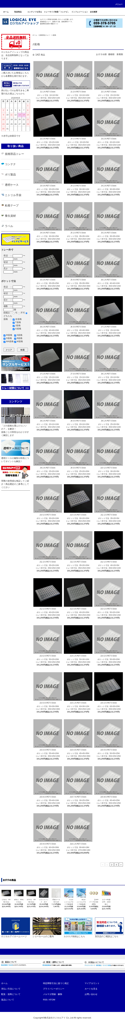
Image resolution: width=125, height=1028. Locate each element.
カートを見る (91, 989)
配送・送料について (10, 994)
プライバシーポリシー (53, 989)
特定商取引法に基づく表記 (56, 983)
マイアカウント (92, 983)
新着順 (120, 54)
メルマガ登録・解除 (52, 994)
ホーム (34, 35)
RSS (45, 999)
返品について (7, 999)
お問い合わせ (91, 994)
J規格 (54, 35)
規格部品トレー (44, 35)
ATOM (52, 999)
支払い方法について (10, 989)
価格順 (111, 54)
